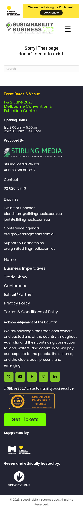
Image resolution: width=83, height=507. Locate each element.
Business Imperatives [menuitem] (25, 268)
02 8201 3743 (15, 188)
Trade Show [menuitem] (15, 277)
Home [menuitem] (10, 259)
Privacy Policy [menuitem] (17, 303)
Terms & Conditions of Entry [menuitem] (31, 312)
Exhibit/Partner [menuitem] (18, 294)
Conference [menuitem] (15, 285)
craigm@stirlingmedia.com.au (30, 234)
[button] (72, 29)
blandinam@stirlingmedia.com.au (33, 213)
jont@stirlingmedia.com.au (27, 219)
